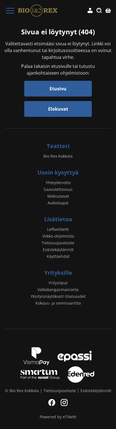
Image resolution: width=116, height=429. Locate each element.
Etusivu (58, 89)
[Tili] (90, 10)
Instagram (64, 402)
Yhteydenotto (58, 182)
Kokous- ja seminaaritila (58, 303)
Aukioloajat (58, 202)
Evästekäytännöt (58, 249)
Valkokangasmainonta (58, 289)
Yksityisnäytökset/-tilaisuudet (58, 296)
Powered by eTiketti (58, 416)
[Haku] (99, 10)
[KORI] (108, 10)
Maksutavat (58, 196)
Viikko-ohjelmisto (58, 236)
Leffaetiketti (58, 229)
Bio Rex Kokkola (58, 156)
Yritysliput (58, 282)
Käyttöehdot (58, 256)
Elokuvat (58, 109)
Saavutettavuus (58, 189)
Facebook (51, 402)
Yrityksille (58, 272)
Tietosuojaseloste (58, 242)
